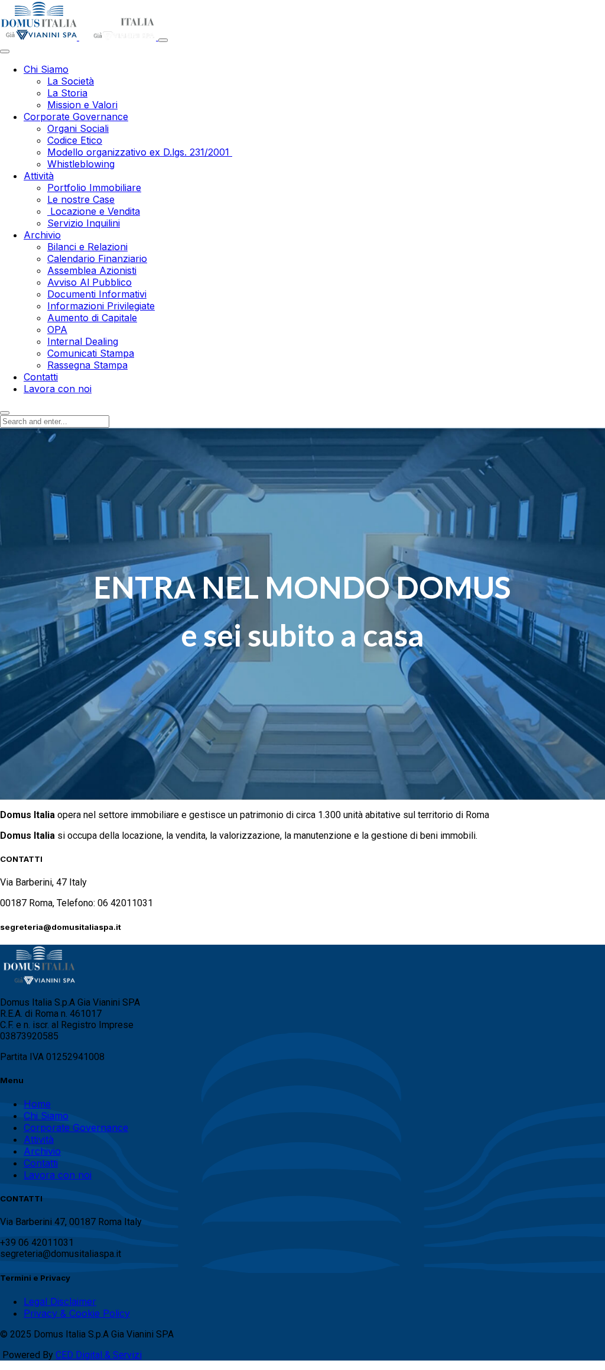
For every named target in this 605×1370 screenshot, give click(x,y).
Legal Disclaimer (60, 1301)
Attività (39, 1139)
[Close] (4, 51)
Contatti (41, 1163)
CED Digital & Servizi (99, 1355)
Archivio (42, 1151)
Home (37, 1104)
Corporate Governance (76, 1127)
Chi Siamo (46, 1116)
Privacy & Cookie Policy (77, 1313)
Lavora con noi (58, 1175)
